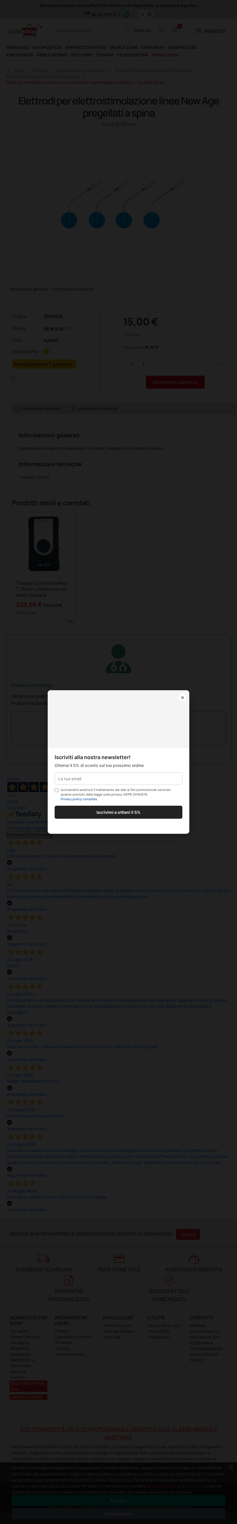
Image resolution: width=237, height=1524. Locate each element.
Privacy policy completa (79, 799)
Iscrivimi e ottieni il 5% (118, 812)
